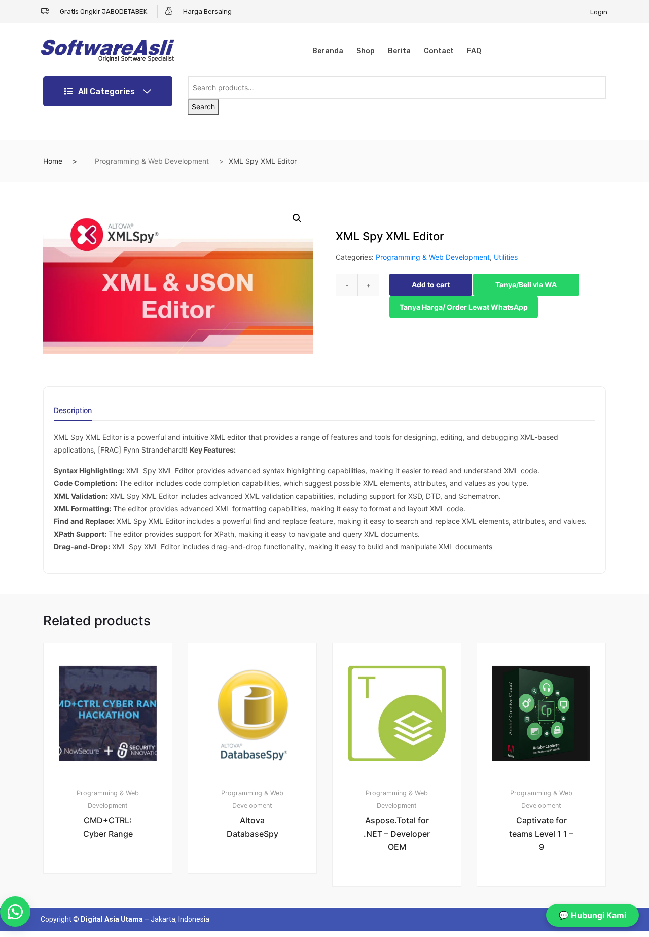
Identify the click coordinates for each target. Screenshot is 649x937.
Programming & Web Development (152, 161)
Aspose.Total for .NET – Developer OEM (397, 833)
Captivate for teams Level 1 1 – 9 (541, 833)
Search (203, 106)
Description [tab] (73, 411)
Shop (365, 51)
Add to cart (431, 284)
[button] (297, 218)
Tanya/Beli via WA (526, 284)
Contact (439, 51)
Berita (399, 51)
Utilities (506, 257)
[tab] (73, 414)
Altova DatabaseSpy (252, 827)
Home (52, 161)
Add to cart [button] (113, 907)
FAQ (474, 51)
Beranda (327, 51)
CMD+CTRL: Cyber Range (108, 827)
